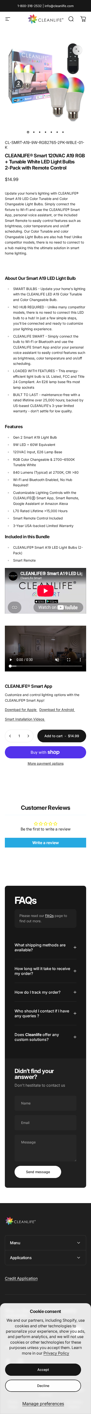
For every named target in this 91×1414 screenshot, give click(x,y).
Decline (43, 1386)
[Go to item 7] (63, 132)
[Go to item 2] (34, 132)
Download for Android (57, 709)
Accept (43, 1369)
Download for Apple (21, 709)
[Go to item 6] (57, 132)
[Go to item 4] (46, 132)
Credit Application (21, 1278)
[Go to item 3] (40, 132)
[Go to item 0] (28, 132)
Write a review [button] (45, 842)
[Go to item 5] (51, 132)
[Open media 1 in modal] (77, 50)
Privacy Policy (56, 1353)
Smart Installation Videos (25, 719)
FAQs (49, 916)
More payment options (46, 763)
